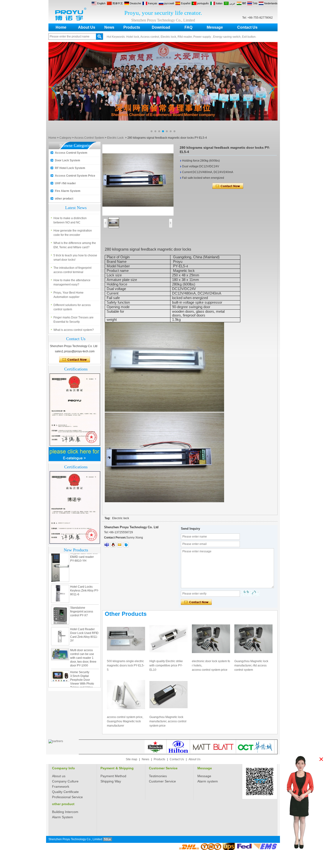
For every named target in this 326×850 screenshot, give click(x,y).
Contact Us (247, 27)
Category (65, 137)
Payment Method (113, 776)
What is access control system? (73, 330)
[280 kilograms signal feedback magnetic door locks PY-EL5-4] (138, 180)
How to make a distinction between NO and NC (70, 220)
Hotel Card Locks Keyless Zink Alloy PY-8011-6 (84, 582)
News (109, 27)
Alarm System (62, 817)
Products (131, 27)
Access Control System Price (75, 175)
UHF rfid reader (65, 183)
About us (58, 776)
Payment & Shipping (117, 768)
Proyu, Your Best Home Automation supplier (68, 295)
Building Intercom (65, 812)
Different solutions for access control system (72, 307)
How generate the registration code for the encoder (72, 233)
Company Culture (65, 781)
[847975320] (113, 544)
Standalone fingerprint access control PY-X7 (81, 603)
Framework (60, 786)
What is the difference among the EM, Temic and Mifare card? (74, 245)
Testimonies (158, 776)
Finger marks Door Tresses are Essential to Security (73, 319)
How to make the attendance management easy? (71, 282)
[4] (163, 133)
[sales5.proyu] (106, 544)
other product (64, 198)
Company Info (63, 768)
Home (61, 27)
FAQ (188, 27)
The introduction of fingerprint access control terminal (72, 270)
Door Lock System (67, 160)
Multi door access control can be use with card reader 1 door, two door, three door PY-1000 (83, 650)
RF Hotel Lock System (70, 168)
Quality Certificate (65, 792)
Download (161, 27)
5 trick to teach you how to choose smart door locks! (75, 257)
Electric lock (120, 518)
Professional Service (67, 797)
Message (215, 27)
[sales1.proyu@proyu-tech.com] (119, 544)
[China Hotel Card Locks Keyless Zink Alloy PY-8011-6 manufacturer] (60, 586)
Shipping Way (110, 781)
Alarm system (207, 781)
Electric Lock (115, 137)
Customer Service (163, 768)
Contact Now (74, 360)
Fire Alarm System (67, 191)
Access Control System (89, 137)
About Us (86, 27)
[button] (151, 131)
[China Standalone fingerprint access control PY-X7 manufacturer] (60, 607)
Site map (131, 759)
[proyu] (126, 544)
